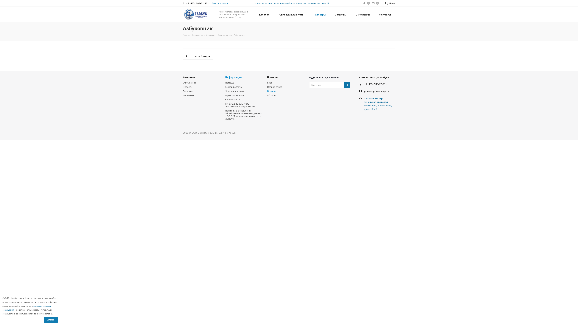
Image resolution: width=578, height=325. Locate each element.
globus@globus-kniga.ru (376, 91)
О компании (189, 82)
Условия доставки (234, 91)
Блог (269, 82)
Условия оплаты (233, 86)
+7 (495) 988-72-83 (374, 84)
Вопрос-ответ (274, 86)
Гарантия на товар (235, 95)
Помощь (230, 82)
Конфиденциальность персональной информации (240, 105)
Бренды (271, 91)
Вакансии (188, 91)
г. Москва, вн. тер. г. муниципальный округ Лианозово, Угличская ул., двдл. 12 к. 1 (294, 3)
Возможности (232, 99)
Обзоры (271, 95)
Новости (187, 86)
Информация (233, 77)
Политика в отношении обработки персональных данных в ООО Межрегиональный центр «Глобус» (243, 114)
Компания (189, 77)
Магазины (188, 95)
